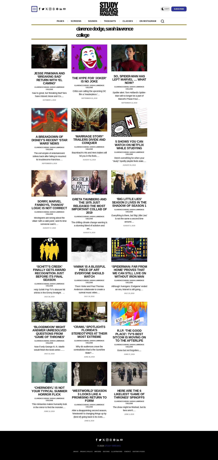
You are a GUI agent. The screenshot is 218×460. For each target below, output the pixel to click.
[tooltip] (39, 9)
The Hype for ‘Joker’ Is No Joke (89, 80)
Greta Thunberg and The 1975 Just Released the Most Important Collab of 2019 (89, 206)
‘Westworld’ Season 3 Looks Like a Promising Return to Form (89, 395)
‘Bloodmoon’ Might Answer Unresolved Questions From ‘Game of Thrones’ (49, 332)
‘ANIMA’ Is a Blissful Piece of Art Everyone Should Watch (89, 271)
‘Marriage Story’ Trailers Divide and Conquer (89, 140)
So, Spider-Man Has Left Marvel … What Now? (129, 80)
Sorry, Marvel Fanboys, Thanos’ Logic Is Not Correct (49, 205)
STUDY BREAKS (113, 446)
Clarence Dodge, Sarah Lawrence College (49, 88)
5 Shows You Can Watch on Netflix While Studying (129, 145)
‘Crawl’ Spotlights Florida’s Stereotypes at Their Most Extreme (89, 331)
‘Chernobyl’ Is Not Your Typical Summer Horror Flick (49, 391)
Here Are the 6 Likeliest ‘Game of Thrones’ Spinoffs (129, 394)
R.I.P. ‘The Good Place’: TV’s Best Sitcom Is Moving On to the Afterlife (129, 335)
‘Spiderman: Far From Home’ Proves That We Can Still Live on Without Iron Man (129, 271)
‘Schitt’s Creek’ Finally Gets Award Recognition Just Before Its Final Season (49, 273)
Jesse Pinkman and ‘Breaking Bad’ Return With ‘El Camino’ (49, 78)
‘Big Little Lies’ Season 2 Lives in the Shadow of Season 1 (129, 202)
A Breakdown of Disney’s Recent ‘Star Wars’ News (49, 140)
